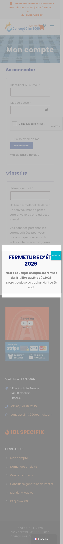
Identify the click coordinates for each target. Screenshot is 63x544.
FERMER (56, 255)
